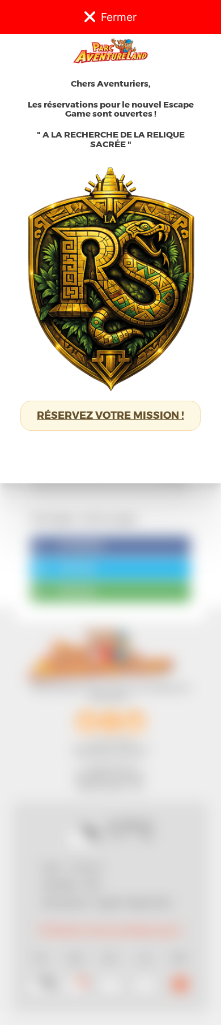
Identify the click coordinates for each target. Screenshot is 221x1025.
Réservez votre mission (110, 415)
